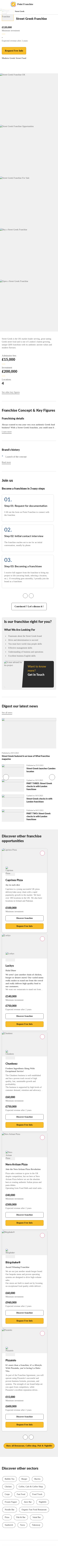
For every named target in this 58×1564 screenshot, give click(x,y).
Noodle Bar (9, 1510)
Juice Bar (28, 1502)
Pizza (7, 1517)
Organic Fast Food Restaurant (34, 1510)
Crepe (7, 1494)
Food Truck (37, 1494)
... (7, 11)
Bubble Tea (9, 1479)
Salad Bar (37, 1517)
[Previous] (6, 777)
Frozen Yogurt (11, 1502)
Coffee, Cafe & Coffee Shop (31, 1487)
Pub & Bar (20, 1517)
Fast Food (21, 1494)
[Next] (52, 777)
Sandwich (9, 1525)
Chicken (8, 1487)
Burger (24, 1479)
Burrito (37, 1479)
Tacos (22, 1525)
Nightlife (42, 1502)
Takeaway (36, 1525)
